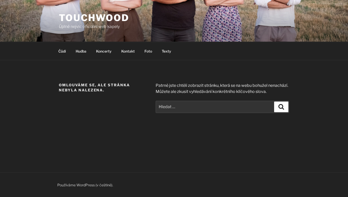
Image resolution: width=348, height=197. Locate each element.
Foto (148, 51)
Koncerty (104, 51)
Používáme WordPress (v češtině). (85, 185)
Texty (166, 51)
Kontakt (128, 51)
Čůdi (62, 51)
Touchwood (94, 17)
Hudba (81, 51)
